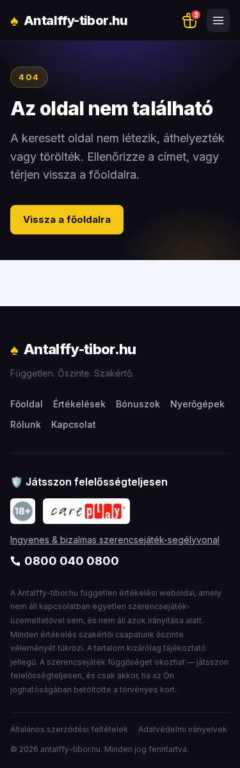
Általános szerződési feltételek (69, 729)
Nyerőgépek (197, 403)
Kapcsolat (73, 424)
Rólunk (25, 424)
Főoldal (26, 403)
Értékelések (79, 403)
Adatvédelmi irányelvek (182, 729)
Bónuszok (138, 403)
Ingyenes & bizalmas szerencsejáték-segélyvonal (115, 539)
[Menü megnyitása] (218, 20)
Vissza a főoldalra (67, 219)
